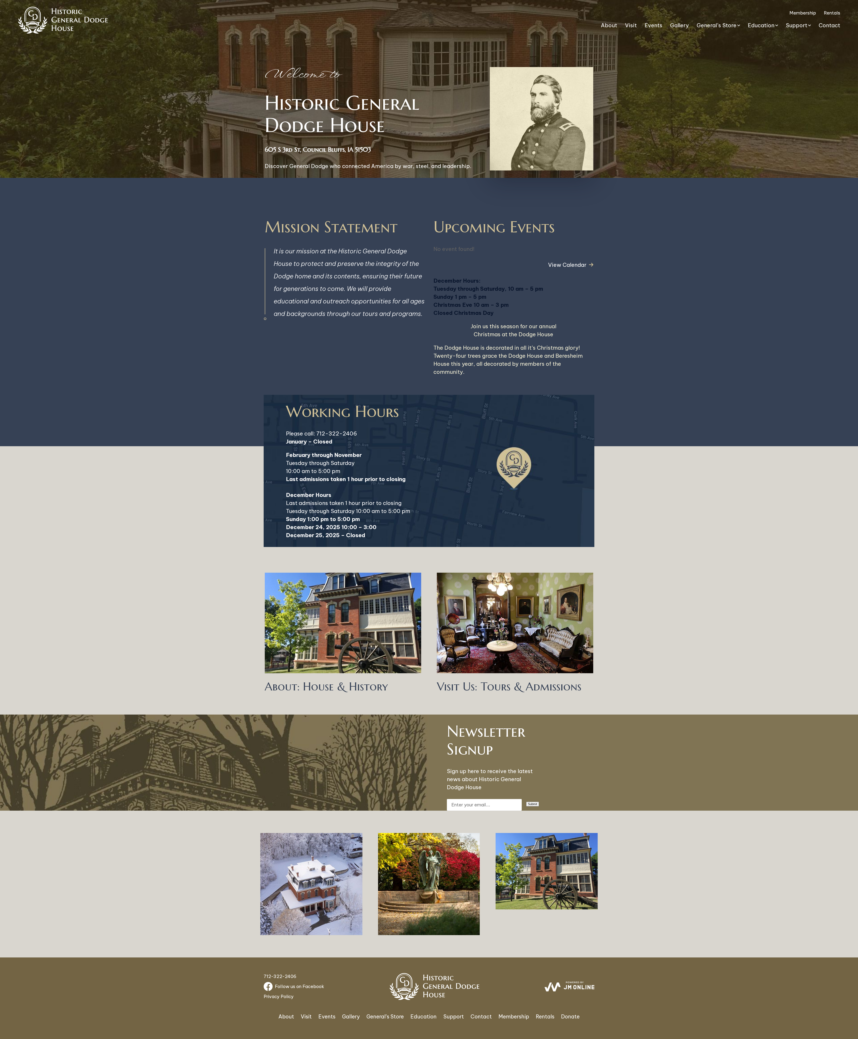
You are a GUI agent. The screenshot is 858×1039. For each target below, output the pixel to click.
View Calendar (567, 264)
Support (796, 25)
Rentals (832, 13)
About (609, 25)
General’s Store (716, 25)
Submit (532, 804)
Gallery (679, 25)
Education (761, 25)
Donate (570, 1016)
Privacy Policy (279, 996)
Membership (802, 13)
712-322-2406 (336, 433)
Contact (829, 25)
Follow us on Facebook (299, 986)
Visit (631, 25)
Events (653, 25)
